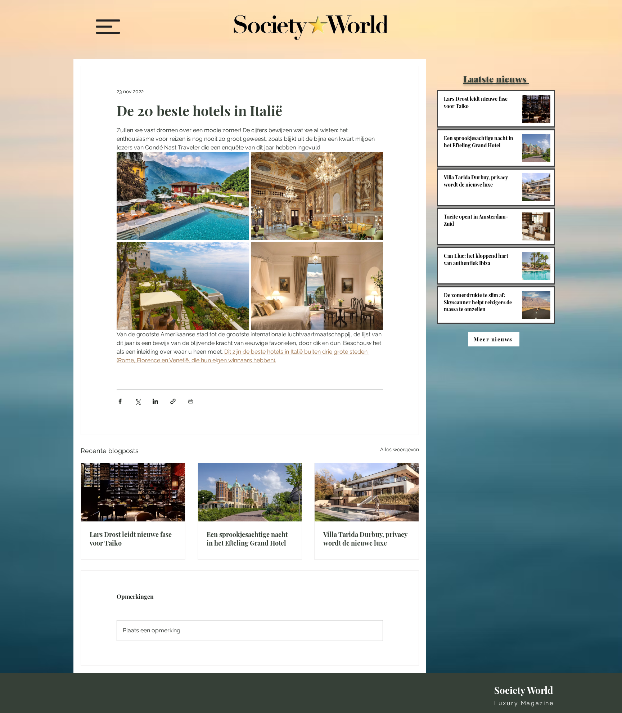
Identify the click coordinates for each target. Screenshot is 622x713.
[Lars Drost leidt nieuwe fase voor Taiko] (133, 492)
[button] (108, 26)
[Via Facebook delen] (120, 401)
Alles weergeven (399, 449)
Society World (523, 690)
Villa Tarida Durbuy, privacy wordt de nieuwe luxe (365, 538)
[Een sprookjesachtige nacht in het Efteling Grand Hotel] (250, 492)
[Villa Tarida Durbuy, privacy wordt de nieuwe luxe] (367, 492)
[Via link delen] (173, 401)
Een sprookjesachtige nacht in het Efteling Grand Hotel (247, 538)
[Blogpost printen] (190, 401)
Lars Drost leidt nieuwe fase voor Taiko (131, 538)
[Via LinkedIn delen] (155, 401)
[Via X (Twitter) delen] (137, 401)
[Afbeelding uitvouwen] (183, 196)
